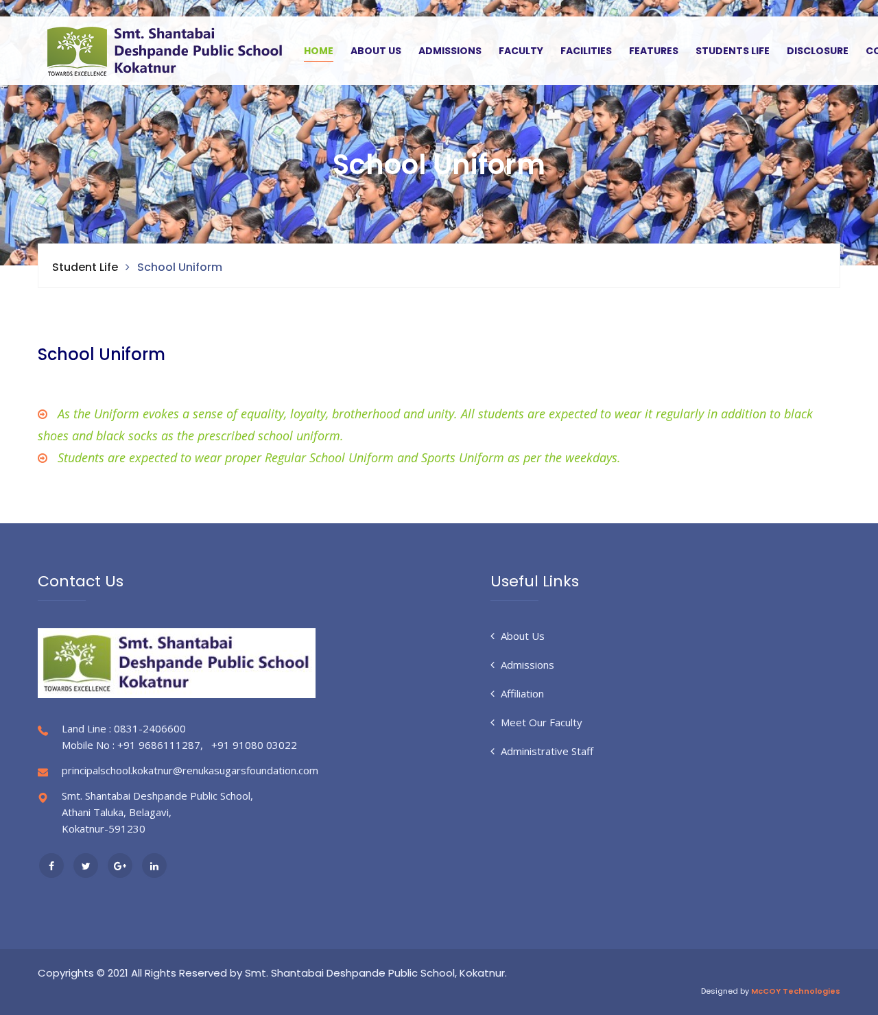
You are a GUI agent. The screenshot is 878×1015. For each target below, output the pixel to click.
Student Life (85, 267)
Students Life (733, 51)
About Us (376, 51)
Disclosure (818, 51)
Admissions (450, 51)
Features (653, 51)
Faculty (521, 51)
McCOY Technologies (795, 991)
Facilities (586, 51)
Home (318, 51)
